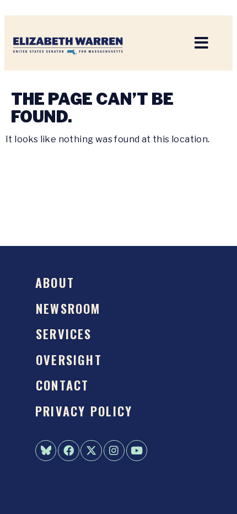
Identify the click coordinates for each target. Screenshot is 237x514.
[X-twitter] (90, 450)
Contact (62, 385)
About (54, 282)
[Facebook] (68, 450)
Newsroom (68, 308)
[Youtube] (136, 450)
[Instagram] (114, 450)
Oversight (69, 359)
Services (64, 333)
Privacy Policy (83, 410)
